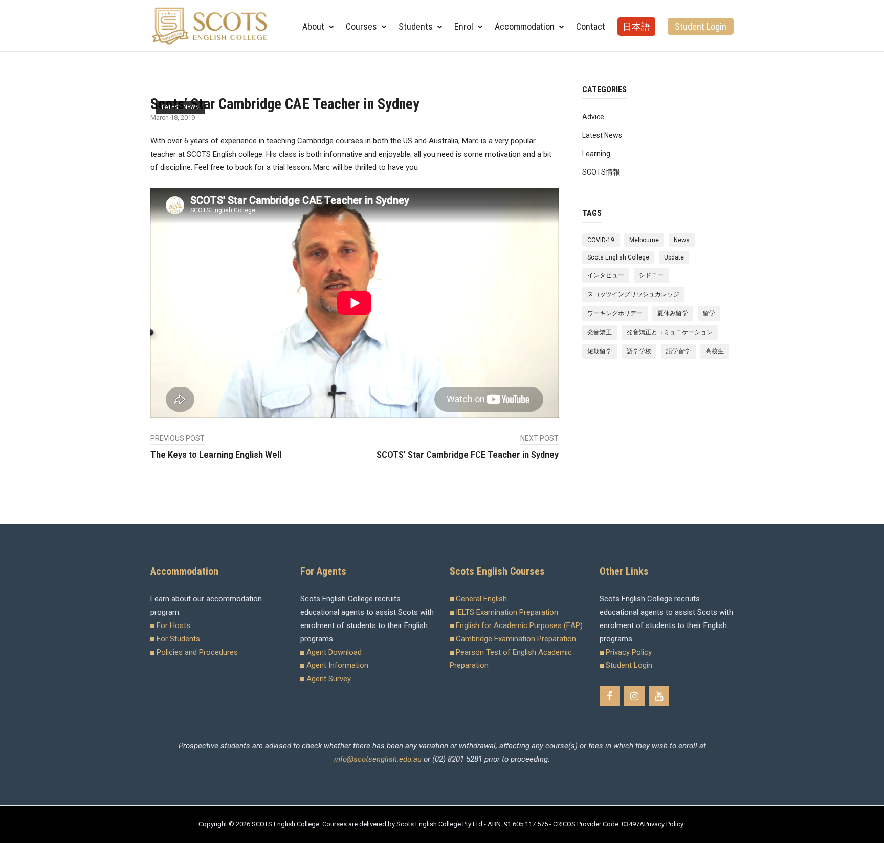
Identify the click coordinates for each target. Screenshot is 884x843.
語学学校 (639, 351)
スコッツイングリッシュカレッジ (633, 294)
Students (416, 26)
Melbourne (644, 240)
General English (481, 598)
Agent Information (337, 665)
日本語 (636, 26)
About (313, 26)
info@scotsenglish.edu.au (378, 759)
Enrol (463, 26)
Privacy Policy (629, 652)
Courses (361, 26)
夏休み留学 (672, 313)
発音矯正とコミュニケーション (670, 332)
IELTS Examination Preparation (507, 612)
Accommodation (525, 26)
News (682, 240)
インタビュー (605, 275)
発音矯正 (599, 332)
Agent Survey (328, 678)
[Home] (209, 25)
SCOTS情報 (601, 172)
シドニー (651, 275)
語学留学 (678, 351)
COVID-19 (600, 240)
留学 (709, 313)
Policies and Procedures (197, 652)
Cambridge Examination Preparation (516, 638)
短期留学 (599, 351)
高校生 (714, 351)
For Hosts (173, 625)
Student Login (700, 26)
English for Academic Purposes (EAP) (519, 625)
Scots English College (618, 257)
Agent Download (334, 652)
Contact (590, 26)
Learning (596, 153)
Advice (593, 117)
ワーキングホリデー (615, 313)
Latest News (180, 107)
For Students (178, 638)
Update (674, 257)
